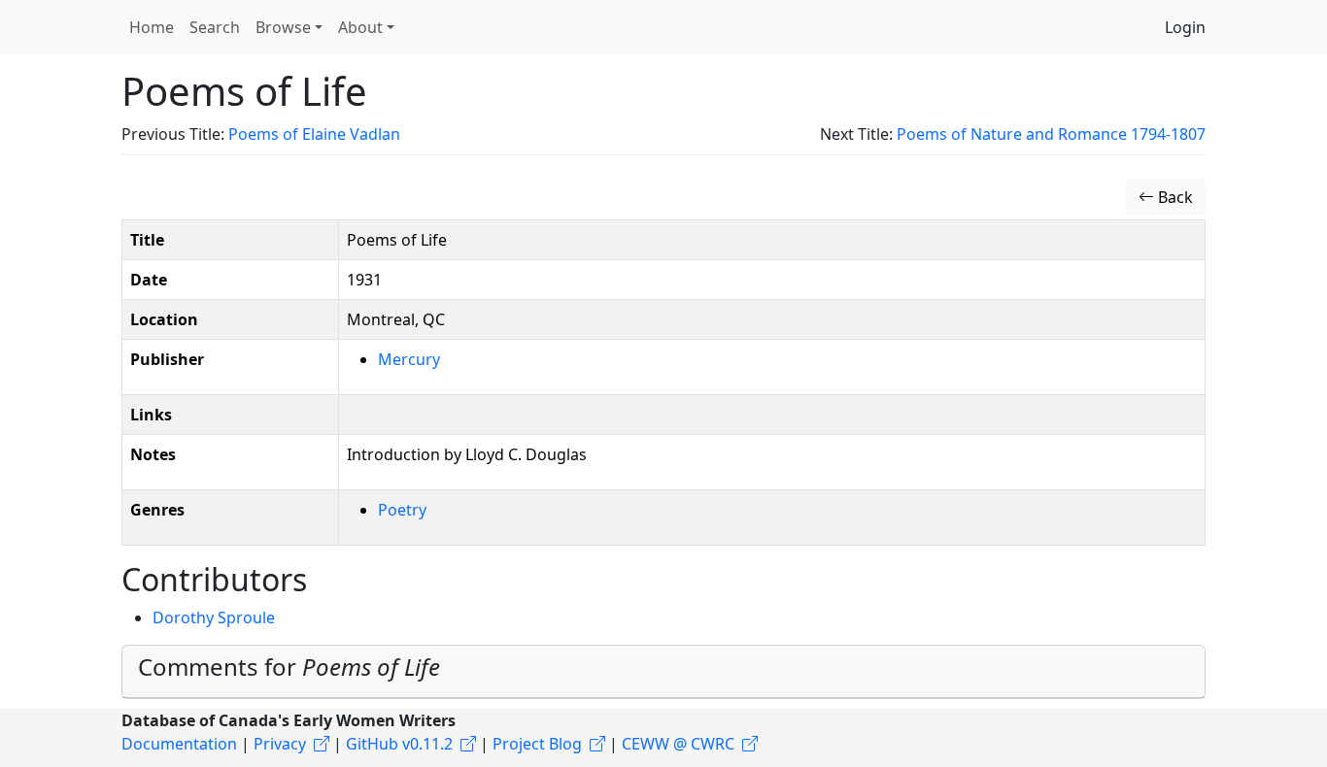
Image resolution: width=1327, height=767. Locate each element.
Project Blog (537, 743)
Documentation (179, 743)
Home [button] (151, 27)
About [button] (360, 27)
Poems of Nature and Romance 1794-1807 (1051, 134)
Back (1173, 197)
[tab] (663, 672)
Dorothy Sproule (214, 617)
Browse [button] (283, 27)
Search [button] (214, 27)
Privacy (280, 743)
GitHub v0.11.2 (399, 743)
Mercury (409, 359)
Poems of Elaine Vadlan (314, 134)
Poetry (402, 509)
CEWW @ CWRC (678, 743)
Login (1185, 27)
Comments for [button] (289, 666)
